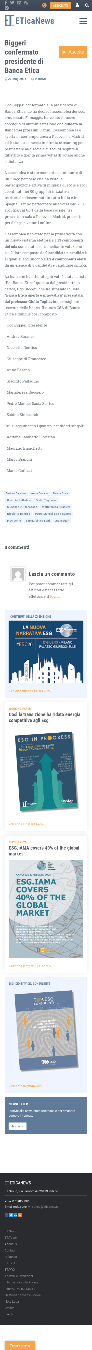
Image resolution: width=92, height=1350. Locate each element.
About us (11, 1244)
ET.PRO (10, 1269)
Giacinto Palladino (19, 500)
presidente (14, 520)
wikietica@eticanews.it (44, 1206)
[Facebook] (6, 2)
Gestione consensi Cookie (23, 1295)
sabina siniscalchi (38, 520)
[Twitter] (12, 2)
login (54, 596)
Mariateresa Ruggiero (56, 507)
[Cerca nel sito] (87, 5)
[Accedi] (77, 5)
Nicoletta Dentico (18, 513)
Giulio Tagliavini (46, 500)
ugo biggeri (62, 520)
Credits (9, 1308)
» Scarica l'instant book (26, 824)
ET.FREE (10, 1263)
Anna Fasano (39, 493)
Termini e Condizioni (19, 1276)
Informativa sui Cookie (20, 1288)
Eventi (9, 1314)
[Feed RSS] (26, 2)
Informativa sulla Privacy (22, 1282)
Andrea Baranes (16, 493)
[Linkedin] (19, 2)
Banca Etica (60, 493)
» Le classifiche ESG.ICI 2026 (30, 691)
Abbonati (60, 5)
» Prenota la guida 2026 (25, 1086)
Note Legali (12, 1301)
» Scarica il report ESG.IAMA (30, 966)
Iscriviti (17, 1126)
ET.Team (11, 1237)
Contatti (10, 1250)
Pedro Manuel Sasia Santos (53, 513)
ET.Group (11, 1231)
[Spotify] (7, 8)
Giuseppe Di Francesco (22, 507)
